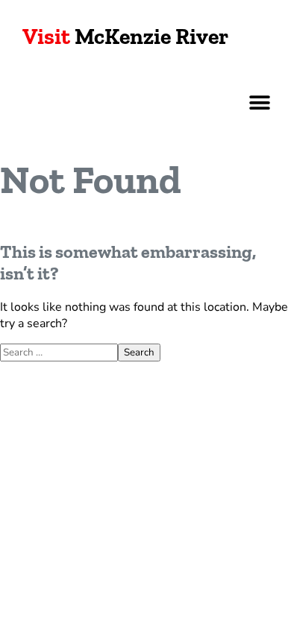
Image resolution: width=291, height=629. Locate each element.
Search (139, 352)
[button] (259, 102)
